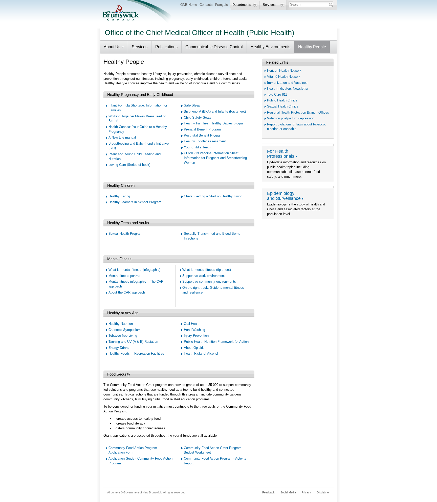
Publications (166, 47)
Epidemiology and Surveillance (284, 196)
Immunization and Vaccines (287, 83)
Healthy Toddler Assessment (205, 141)
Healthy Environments (270, 47)
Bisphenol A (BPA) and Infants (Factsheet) (215, 111)
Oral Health (192, 324)
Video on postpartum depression (290, 118)
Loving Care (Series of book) (129, 165)
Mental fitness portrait (124, 276)
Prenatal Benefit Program (202, 129)
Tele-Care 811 (277, 94)
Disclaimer (323, 492)
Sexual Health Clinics (282, 106)
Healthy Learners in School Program (134, 202)
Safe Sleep (192, 105)
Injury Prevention (196, 335)
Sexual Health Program (125, 233)
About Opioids (194, 348)
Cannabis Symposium (124, 330)
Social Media (288, 492)
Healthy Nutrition (120, 324)
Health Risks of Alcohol (201, 353)
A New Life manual (122, 137)
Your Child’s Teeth (197, 147)
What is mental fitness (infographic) (134, 270)
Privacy (306, 492)
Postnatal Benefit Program (203, 135)
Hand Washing (194, 330)
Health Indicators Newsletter (287, 88)
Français (221, 5)
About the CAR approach (126, 292)
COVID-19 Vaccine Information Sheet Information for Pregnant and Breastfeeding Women (215, 157)
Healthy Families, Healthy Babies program (215, 123)
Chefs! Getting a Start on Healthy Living (213, 196)
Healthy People (312, 47)
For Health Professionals (280, 154)
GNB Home (188, 5)
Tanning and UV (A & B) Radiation (133, 342)
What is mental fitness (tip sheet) (206, 270)
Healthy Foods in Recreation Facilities (136, 353)
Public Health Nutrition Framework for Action (216, 342)
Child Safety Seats (197, 117)
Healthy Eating (119, 196)
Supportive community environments (209, 281)
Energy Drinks (118, 348)
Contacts (206, 5)
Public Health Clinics (282, 100)
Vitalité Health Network (283, 76)
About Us (112, 47)
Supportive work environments (204, 276)
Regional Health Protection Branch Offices (298, 112)
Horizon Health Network (284, 70)
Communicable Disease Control (214, 47)
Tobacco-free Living (122, 335)
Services (139, 47)
